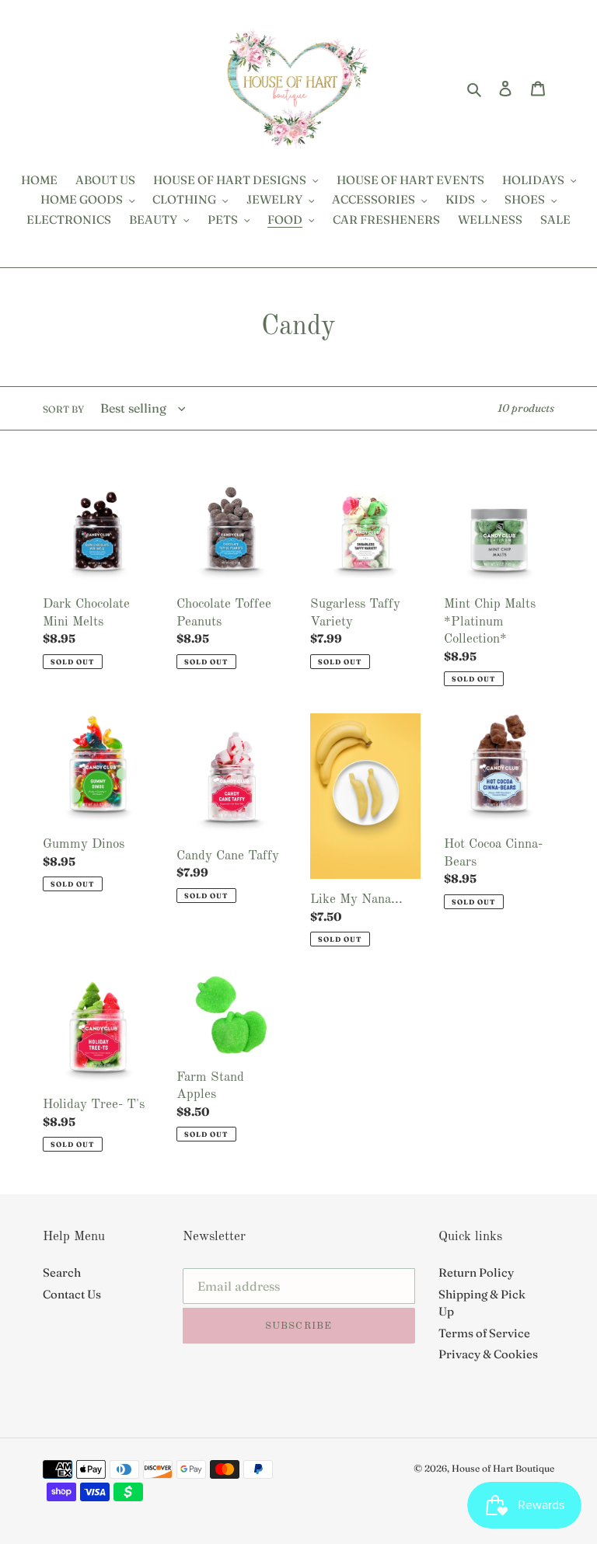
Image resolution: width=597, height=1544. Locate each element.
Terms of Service (484, 1333)
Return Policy (476, 1272)
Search (62, 1272)
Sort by (63, 409)
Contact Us (72, 1294)
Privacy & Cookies (488, 1354)
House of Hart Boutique (503, 1468)
